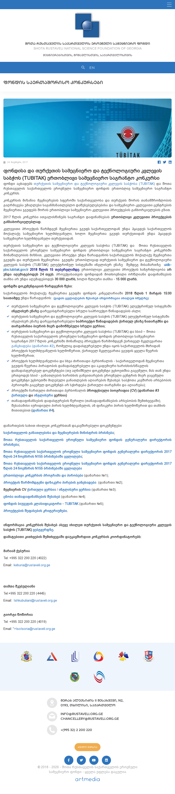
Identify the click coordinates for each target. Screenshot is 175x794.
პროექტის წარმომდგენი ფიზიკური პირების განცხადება (49, 482)
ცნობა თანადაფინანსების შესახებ (31, 496)
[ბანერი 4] (99, 653)
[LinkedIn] (170, 162)
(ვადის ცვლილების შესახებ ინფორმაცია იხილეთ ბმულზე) (101, 298)
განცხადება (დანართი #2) (32, 346)
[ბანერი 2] (52, 654)
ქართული (19, 395)
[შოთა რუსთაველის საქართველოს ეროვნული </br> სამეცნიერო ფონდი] (87, 14)
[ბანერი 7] (74, 674)
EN (92, 67)
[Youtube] (93, 760)
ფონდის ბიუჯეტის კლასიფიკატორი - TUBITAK (40, 504)
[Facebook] (159, 162)
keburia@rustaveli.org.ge (32, 565)
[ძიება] (83, 67)
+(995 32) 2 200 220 (76, 730)
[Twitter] (164, 162)
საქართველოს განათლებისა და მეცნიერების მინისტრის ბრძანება (58, 433)
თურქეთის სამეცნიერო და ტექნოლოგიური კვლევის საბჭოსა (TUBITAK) (94, 184)
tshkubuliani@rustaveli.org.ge (35, 600)
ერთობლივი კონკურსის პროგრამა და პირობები (43, 475)
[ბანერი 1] (26, 653)
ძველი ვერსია (87, 747)
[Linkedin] (106, 760)
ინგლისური (43, 395)
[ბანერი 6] (148, 653)
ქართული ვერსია (41, 489)
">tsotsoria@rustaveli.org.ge (34, 629)
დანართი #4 (43, 410)
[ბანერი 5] (123, 653)
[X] (81, 760)
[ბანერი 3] (75, 653)
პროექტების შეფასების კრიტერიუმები (35, 511)
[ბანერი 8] (99, 673)
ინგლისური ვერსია (75, 489)
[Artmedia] (87, 780)
